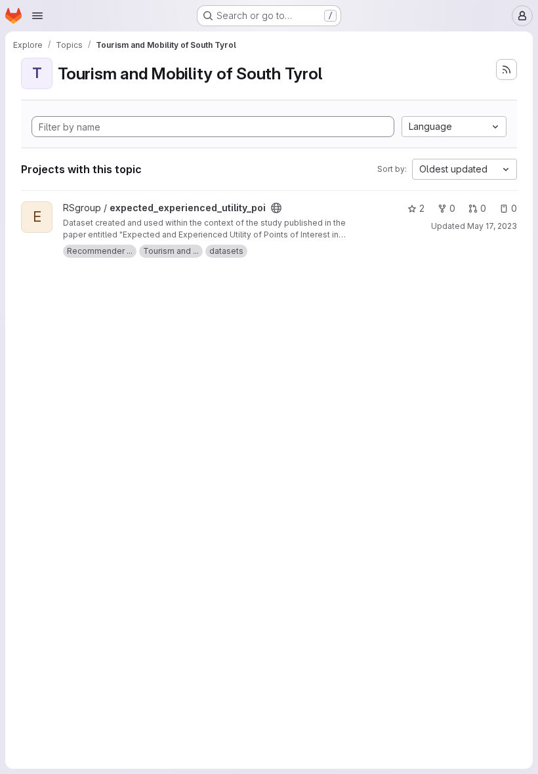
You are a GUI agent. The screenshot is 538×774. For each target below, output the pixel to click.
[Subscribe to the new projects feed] (506, 69)
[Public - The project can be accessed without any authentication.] (276, 208)
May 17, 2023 (492, 226)
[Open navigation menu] (37, 15)
